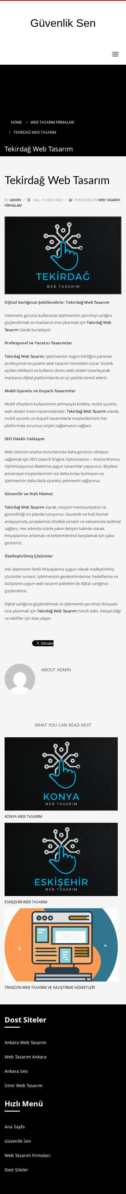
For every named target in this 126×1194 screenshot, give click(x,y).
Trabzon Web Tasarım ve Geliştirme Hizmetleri (50, 987)
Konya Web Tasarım (23, 816)
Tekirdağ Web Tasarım (24, 356)
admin (16, 200)
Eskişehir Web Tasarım (26, 902)
